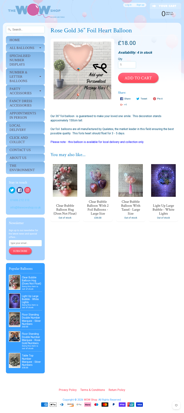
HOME (15, 40)
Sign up (140, 5)
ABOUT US (18, 158)
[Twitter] (12, 190)
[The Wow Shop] (34, 11)
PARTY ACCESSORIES (21, 91)
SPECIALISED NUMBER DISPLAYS (20, 60)
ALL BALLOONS (22, 48)
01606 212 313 (19, 200)
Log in (128, 5)
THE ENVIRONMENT (22, 167)
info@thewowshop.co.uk (25, 207)
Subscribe (20, 251)
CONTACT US (20, 150)
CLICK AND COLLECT (19, 139)
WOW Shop (90, 399)
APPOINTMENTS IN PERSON (23, 115)
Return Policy (117, 390)
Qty (120, 59)
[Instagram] (27, 190)
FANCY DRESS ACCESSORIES (21, 103)
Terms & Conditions (92, 390)
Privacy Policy (68, 390)
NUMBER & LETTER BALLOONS (18, 76)
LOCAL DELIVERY (18, 127)
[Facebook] (20, 190)
